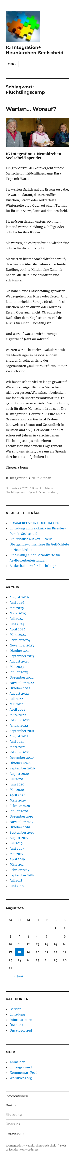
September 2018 (22, 875)
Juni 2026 (17, 602)
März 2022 (18, 715)
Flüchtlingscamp (16, 492)
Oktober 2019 (20, 827)
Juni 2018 (17, 886)
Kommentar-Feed (24, 1073)
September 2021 (22, 731)
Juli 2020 (16, 779)
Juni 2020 (17, 784)
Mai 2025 (17, 608)
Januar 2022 (19, 725)
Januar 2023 (19, 672)
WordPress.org (21, 1078)
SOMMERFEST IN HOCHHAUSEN (35, 523)
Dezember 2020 (22, 757)
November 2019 (22, 822)
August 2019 (19, 838)
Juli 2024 (16, 619)
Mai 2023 (17, 667)
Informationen (21, 1020)
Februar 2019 (20, 870)
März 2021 (17, 747)
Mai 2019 (16, 854)
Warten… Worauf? (31, 109)
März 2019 (18, 864)
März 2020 (18, 800)
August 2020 (19, 774)
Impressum (15, 1133)
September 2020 (22, 768)
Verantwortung (48, 492)
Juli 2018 (16, 880)
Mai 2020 (17, 790)
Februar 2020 (20, 806)
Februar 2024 (20, 640)
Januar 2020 (19, 811)
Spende (33, 492)
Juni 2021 (17, 741)
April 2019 (17, 859)
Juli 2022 (16, 699)
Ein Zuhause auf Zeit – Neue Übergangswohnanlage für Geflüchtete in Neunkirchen (39, 544)
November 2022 (22, 683)
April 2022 (17, 709)
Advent (49, 488)
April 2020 (17, 795)
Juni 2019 (17, 848)
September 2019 (22, 832)
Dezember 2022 (22, 677)
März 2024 (18, 635)
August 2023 (19, 661)
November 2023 (22, 645)
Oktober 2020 (20, 763)
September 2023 (22, 656)
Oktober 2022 (20, 688)
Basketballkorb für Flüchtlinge (33, 566)
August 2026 (19, 597)
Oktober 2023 (20, 651)
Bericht (36, 488)
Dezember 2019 (21, 816)
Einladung (17, 1014)
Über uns (16, 1025)
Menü (12, 63)
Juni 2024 (17, 624)
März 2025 (18, 613)
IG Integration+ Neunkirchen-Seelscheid (34, 50)
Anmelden (17, 1062)
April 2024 (17, 629)
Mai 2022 (17, 704)
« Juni (18, 976)
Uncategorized (21, 1030)
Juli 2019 (16, 843)
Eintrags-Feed (21, 1067)
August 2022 (19, 693)
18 (19, 952)
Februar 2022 (20, 720)
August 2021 (19, 736)
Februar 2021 (19, 752)
